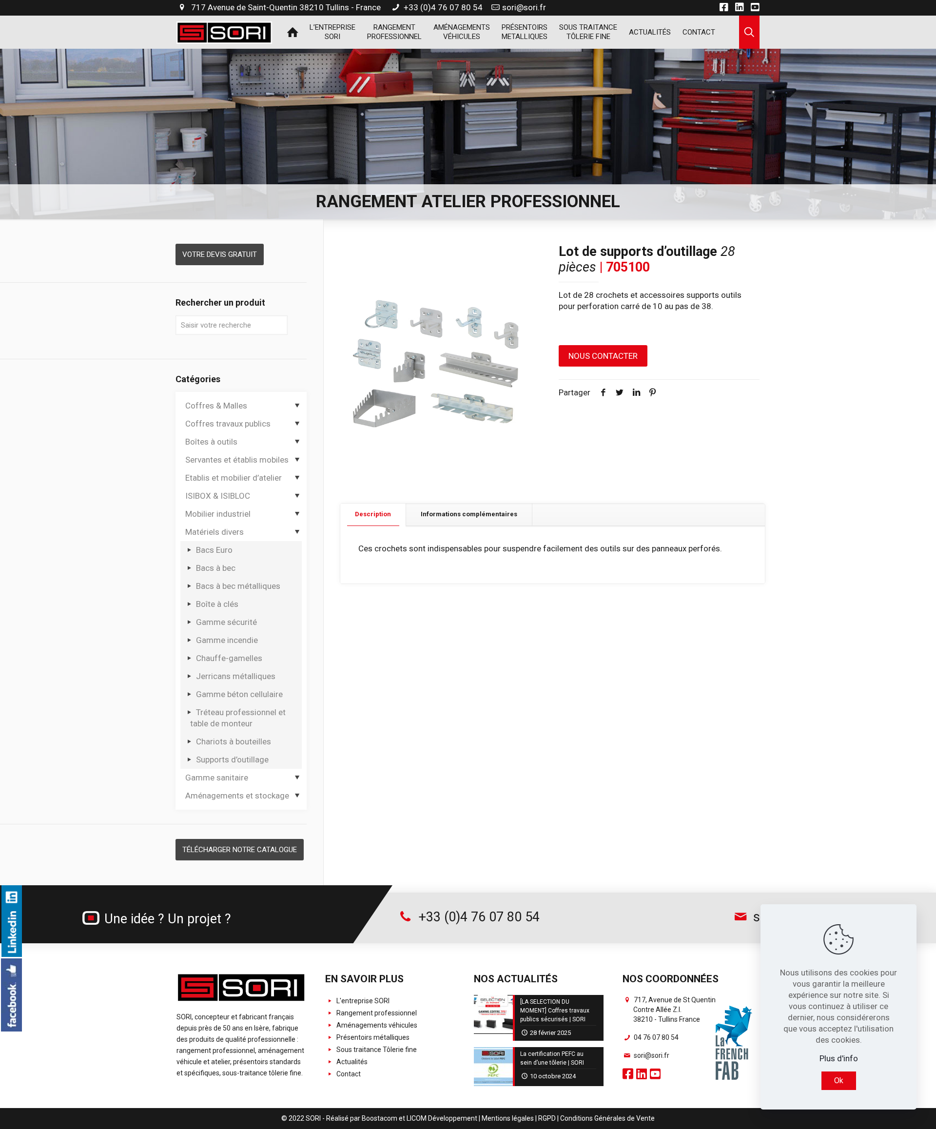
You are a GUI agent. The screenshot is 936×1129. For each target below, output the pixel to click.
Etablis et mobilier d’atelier (233, 478)
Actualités (351, 1062)
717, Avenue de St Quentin (674, 1009)
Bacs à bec (215, 568)
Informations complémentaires (469, 514)
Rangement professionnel (376, 1013)
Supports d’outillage (232, 759)
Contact (348, 1074)
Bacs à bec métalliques (238, 586)
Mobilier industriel (218, 514)
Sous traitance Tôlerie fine (376, 1049)
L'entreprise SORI (362, 1001)
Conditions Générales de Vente (607, 1118)
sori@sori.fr (524, 7)
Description (373, 514)
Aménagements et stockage (237, 795)
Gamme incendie (227, 640)
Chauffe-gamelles (229, 658)
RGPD (547, 1118)
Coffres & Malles (216, 405)
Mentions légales (508, 1118)
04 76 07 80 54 (655, 1037)
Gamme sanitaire (216, 777)
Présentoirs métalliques (372, 1037)
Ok (838, 1080)
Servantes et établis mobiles (237, 460)
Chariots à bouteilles (233, 741)
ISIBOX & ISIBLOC (217, 496)
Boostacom (379, 1118)
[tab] (373, 515)
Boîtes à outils (211, 442)
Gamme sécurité (226, 622)
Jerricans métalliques (235, 676)
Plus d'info (838, 1058)
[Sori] (224, 32)
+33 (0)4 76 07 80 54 (442, 7)
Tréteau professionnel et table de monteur (238, 717)
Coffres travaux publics (228, 423)
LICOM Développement (442, 1118)
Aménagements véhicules (376, 1025)
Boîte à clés (217, 604)
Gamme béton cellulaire (239, 694)
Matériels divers (214, 532)
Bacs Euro (214, 550)
